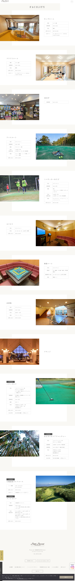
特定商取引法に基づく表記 (45, 567)
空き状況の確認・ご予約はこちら (21, 413)
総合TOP (37, 571)
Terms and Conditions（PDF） (43, 560)
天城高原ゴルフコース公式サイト (21, 492)
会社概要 (11, 567)
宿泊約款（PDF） (30, 560)
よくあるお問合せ (55, 567)
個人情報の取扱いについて (20, 567)
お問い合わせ (63, 567)
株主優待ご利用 (1, 555)
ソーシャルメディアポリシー (32, 567)
